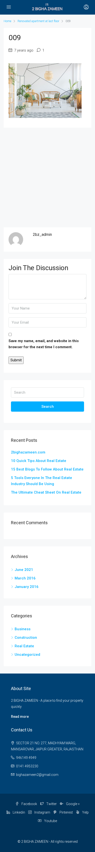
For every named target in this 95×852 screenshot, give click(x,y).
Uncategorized (27, 654)
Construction (26, 637)
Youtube (50, 821)
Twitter (51, 804)
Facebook (29, 804)
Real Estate (24, 646)
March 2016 (25, 578)
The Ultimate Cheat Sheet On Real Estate (46, 492)
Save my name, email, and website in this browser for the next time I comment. (44, 344)
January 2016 (26, 587)
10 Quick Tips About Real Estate (38, 461)
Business (22, 629)
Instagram (42, 812)
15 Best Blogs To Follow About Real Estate (47, 469)
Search (47, 406)
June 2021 (24, 570)
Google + (72, 804)
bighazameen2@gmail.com (37, 775)
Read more (20, 717)
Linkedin (18, 812)
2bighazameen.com (28, 452)
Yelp (85, 812)
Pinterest (66, 812)
